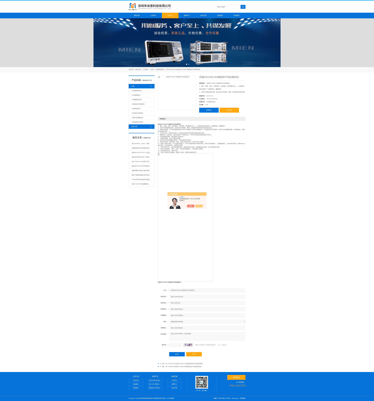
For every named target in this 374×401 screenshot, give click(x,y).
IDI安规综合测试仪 (137, 113)
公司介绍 (136, 380)
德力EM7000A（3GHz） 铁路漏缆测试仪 (143, 143)
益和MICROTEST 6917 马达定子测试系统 (143, 152)
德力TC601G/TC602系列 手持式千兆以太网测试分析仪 (143, 161)
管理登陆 (242, 398)
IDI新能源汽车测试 (137, 122)
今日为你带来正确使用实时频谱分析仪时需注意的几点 (143, 179)
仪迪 (152, 69)
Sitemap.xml (235, 398)
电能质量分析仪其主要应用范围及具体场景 (143, 170)
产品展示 (145, 69)
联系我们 (237, 15)
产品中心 (170, 15)
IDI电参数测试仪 (137, 90)
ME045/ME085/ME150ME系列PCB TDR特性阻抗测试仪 (155, 380)
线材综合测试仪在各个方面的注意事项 (143, 157)
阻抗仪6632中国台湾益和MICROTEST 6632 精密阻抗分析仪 (155, 388)
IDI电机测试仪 (159, 69)
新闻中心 (187, 15)
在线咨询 (229, 110)
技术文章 (203, 15)
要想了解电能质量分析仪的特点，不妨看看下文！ (143, 175)
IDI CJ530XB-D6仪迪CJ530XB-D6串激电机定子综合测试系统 (183, 366)
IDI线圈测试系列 (137, 99)
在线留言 (220, 15)
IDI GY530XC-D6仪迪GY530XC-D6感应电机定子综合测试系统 (184, 363)
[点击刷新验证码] (188, 345)
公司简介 (153, 15)
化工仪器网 (170, 398)
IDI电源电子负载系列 (138, 104)
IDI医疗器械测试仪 (137, 117)
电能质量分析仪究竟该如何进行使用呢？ (143, 148)
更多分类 (134, 126)
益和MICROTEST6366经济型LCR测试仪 (143, 166)
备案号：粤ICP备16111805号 (222, 398)
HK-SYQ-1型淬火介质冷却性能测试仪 (155, 384)
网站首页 (137, 15)
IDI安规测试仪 (136, 95)
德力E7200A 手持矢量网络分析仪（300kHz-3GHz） (143, 184)
